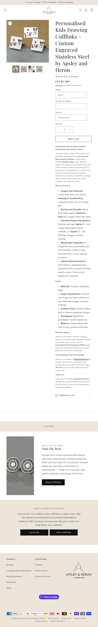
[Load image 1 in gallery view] (16, 69)
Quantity (58, 124)
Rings (8, 588)
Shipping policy (41, 621)
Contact (38, 565)
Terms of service (80, 618)
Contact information (57, 621)
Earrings (10, 565)
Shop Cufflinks (53, 482)
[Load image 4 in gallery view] (39, 69)
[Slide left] (9, 69)
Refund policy (53, 618)
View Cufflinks (63, 532)
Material (58, 112)
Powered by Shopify (38, 618)
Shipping (58, 85)
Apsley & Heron (24, 618)
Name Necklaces (14, 576)
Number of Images (63, 101)
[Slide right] (46, 69)
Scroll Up (34, 532)
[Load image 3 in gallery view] (31, 69)
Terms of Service (42, 576)
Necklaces (11, 582)
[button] (5, 10)
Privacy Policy (41, 571)
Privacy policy (66, 618)
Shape (58, 90)
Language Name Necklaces (18, 571)
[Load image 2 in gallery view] (23, 69)
